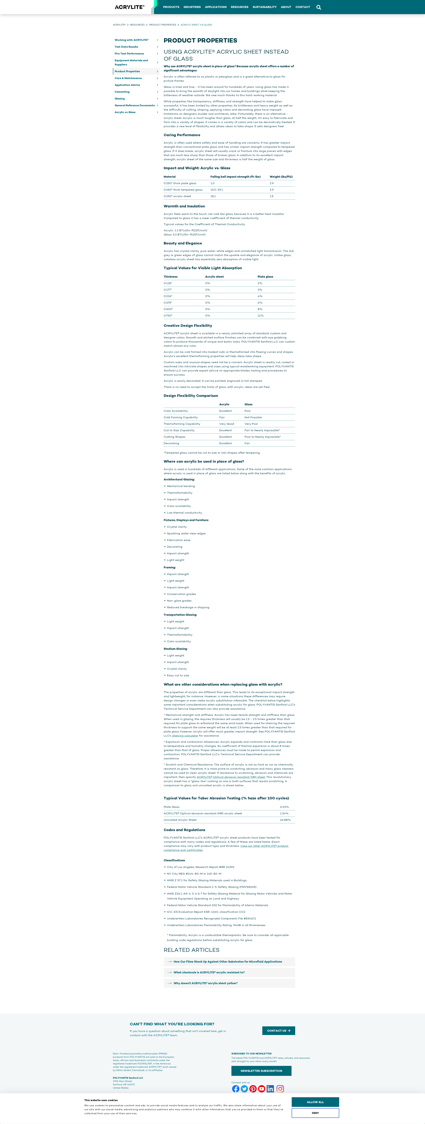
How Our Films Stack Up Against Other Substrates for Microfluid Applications (228, 961)
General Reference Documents (135, 105)
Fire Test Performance (129, 53)
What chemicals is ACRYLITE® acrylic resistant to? (209, 972)
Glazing (120, 98)
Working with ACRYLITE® (132, 40)
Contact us (276, 1031)
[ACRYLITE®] (129, 7)
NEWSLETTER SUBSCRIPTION (261, 1071)
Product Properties (162, 24)
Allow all (315, 1102)
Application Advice (127, 85)
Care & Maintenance (128, 78)
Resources (137, 24)
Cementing (122, 91)
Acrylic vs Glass (125, 112)
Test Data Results (126, 46)
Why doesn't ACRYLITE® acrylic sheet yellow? (206, 983)
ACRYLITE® (119, 24)
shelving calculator (185, 735)
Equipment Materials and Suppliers (131, 62)
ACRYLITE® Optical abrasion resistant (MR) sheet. (231, 777)
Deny (315, 1112)
